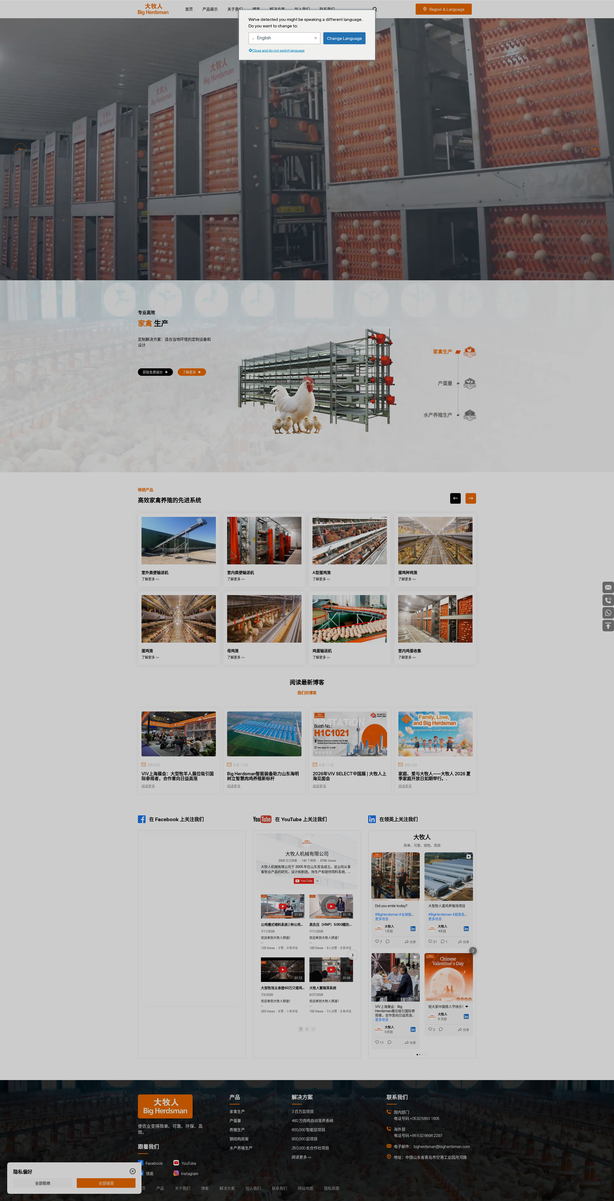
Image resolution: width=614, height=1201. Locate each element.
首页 (189, 9)
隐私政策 (331, 1188)
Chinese (444, 9)
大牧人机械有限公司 (307, 854)
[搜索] (375, 9)
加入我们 (302, 9)
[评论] (386, 941)
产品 (160, 1188)
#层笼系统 (460, 914)
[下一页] (471, 498)
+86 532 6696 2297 (426, 1135)
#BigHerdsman (386, 914)
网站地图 (305, 1188)
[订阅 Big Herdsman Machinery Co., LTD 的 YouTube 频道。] (307, 881)
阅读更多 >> (302, 1157)
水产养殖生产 (241, 1148)
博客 (256, 9)
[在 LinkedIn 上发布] (413, 929)
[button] (20, 149)
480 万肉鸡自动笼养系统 (312, 1120)
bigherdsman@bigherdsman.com (442, 1146)
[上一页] (455, 498)
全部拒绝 (42, 1183)
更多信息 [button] (382, 919)
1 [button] (300, 1029)
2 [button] (307, 1029)
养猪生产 (237, 1130)
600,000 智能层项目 (308, 1130)
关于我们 (235, 9)
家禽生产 (237, 1111)
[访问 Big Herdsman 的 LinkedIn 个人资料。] (380, 928)
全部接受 (106, 1183)
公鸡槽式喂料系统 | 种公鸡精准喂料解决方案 (283, 924)
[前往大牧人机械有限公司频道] (307, 842)
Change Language (344, 38)
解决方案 (277, 9)
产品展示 (210, 9)
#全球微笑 (407, 914)
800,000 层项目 (305, 1139)
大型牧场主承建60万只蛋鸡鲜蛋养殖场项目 (283, 988)
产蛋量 (235, 1120)
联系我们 (327, 9)
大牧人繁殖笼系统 (322, 988)
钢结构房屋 (239, 1139)
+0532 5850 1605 (424, 1118)
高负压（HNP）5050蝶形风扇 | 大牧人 (331, 924)
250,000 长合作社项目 (310, 1148)
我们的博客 (307, 692)
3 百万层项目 (303, 1111)
